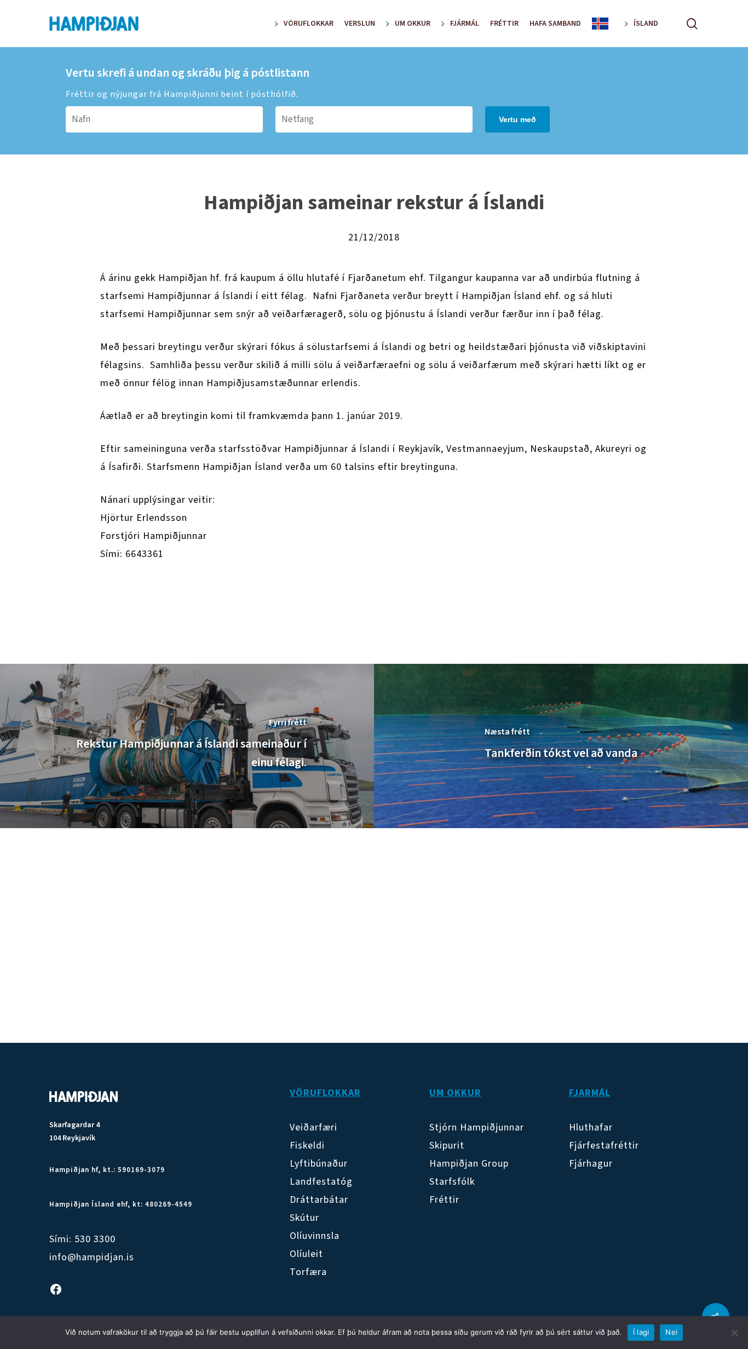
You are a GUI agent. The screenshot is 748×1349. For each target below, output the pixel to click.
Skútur (304, 1218)
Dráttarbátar (319, 1200)
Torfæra (308, 1272)
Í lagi (641, 1332)
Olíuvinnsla (315, 1236)
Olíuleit (306, 1254)
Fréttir (444, 1200)
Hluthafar (591, 1127)
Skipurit (446, 1145)
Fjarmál (590, 1093)
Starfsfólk (452, 1182)
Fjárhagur (591, 1163)
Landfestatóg (321, 1182)
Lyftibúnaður (319, 1163)
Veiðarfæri (313, 1127)
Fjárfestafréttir (604, 1145)
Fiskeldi (307, 1145)
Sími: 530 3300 (82, 1239)
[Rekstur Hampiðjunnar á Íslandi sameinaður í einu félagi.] (187, 746)
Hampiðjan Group (469, 1163)
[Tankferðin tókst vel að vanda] (561, 746)
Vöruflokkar (325, 1093)
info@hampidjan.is (91, 1257)
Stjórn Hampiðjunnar (476, 1127)
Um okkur (455, 1093)
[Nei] (734, 1332)
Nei (671, 1332)
